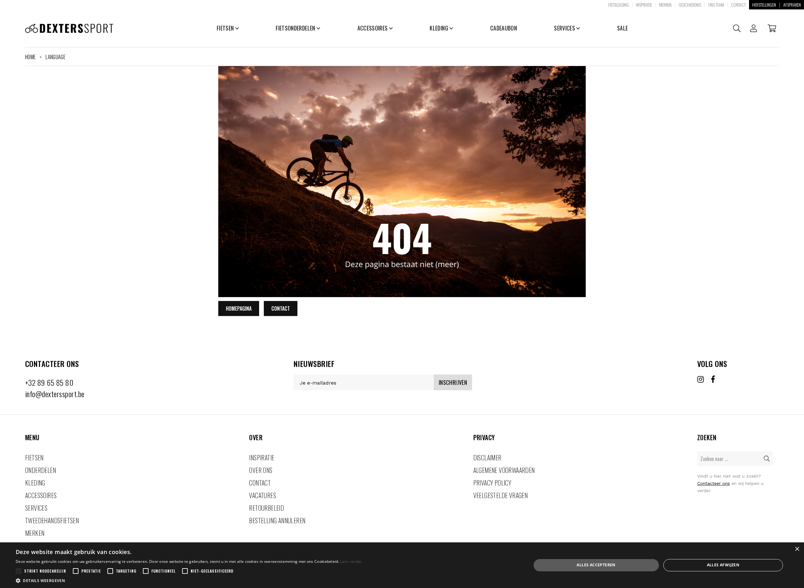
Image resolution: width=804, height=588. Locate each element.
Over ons (260, 470)
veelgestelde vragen (500, 495)
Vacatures (262, 495)
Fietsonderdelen (296, 28)
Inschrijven (453, 382)
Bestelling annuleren (277, 520)
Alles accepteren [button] (596, 565)
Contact (280, 308)
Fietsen (226, 28)
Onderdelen (40, 470)
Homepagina (239, 308)
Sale (622, 28)
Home (30, 57)
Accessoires (373, 28)
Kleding (439, 28)
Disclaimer (487, 457)
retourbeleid (266, 508)
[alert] (402, 565)
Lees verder (351, 561)
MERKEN (34, 533)
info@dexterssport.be (54, 393)
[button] (189, 580)
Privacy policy (492, 482)
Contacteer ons (713, 483)
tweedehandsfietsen (52, 520)
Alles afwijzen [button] (723, 565)
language (55, 57)
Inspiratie (261, 457)
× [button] (797, 549)
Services (565, 28)
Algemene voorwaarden (504, 470)
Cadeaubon (503, 28)
